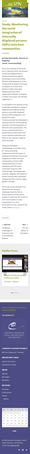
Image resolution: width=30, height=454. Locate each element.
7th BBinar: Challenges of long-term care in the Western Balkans (7, 231)
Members (5, 380)
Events (4, 396)
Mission (5, 374)
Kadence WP (14, 445)
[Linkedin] (22, 449)
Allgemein (16, 281)
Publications (6, 392)
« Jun (14, 431)
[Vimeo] (26, 449)
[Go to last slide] (5, 273)
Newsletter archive (9, 365)
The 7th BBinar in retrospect (24, 229)
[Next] (25, 273)
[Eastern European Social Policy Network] (14, 3)
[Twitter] (19, 449)
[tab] (11, 292)
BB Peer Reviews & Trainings (13, 352)
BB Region (6, 377)
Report (4, 21)
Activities (5, 389)
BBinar (6, 399)
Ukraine (5, 218)
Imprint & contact (8, 361)
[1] (11, 99)
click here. (16, 207)
